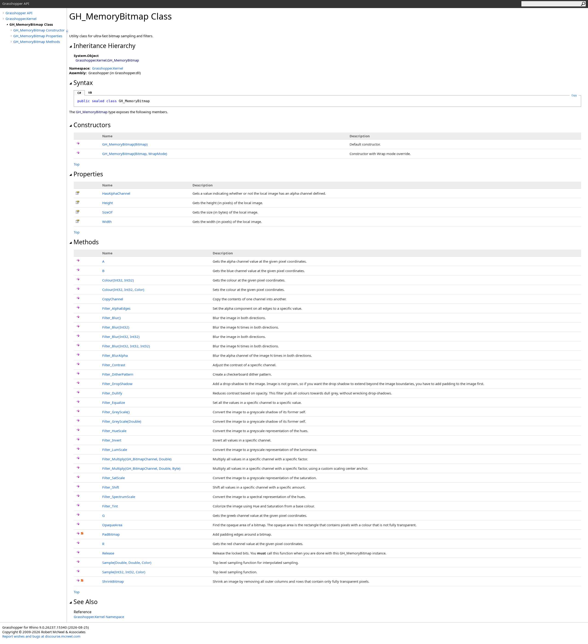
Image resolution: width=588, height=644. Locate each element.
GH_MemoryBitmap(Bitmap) (125, 144)
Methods (86, 242)
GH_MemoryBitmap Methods (36, 41)
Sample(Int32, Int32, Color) (123, 572)
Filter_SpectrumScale (118, 496)
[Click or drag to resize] (68, 31)
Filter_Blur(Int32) (115, 327)
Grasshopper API (19, 13)
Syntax (83, 83)
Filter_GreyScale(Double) (121, 421)
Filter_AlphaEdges (116, 308)
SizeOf (107, 212)
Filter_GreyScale (116, 412)
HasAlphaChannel (116, 193)
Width (107, 221)
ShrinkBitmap (113, 581)
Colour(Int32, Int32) (118, 280)
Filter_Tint (110, 506)
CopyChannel (112, 299)
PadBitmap (111, 534)
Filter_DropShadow (117, 383)
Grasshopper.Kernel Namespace (99, 616)
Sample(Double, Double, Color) (126, 562)
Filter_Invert (111, 440)
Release (108, 553)
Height (107, 202)
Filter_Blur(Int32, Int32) (121, 336)
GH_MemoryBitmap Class (31, 24)
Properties (88, 174)
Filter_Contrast (113, 365)
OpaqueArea (112, 525)
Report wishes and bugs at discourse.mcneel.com (41, 636)
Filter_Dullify (112, 393)
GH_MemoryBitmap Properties (37, 36)
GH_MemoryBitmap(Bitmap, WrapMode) (134, 153)
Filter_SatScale (113, 477)
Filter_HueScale (114, 430)
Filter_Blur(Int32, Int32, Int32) (126, 346)
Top (76, 164)
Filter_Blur (111, 317)
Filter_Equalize (113, 402)
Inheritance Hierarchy (105, 46)
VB (90, 93)
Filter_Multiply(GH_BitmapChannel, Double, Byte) (141, 468)
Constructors (92, 125)
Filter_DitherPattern (117, 374)
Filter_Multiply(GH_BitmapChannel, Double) (137, 459)
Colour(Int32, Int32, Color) (123, 289)
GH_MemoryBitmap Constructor (39, 30)
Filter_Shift (110, 487)
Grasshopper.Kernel (21, 18)
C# (79, 93)
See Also (86, 602)
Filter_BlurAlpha (115, 355)
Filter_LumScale (114, 449)
